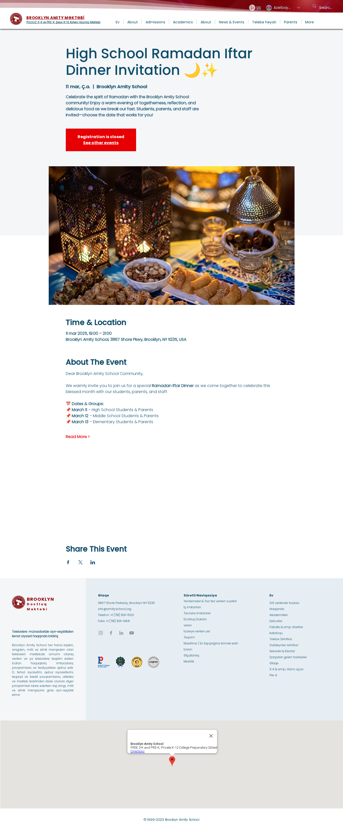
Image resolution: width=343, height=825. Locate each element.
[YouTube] (131, 633)
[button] (133, 21)
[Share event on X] (80, 562)
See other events (101, 143)
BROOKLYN (40, 599)
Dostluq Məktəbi (37, 607)
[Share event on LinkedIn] (92, 562)
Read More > (78, 436)
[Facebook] (111, 633)
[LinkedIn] (121, 633)
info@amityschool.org (114, 609)
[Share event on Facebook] (68, 562)
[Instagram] (100, 633)
